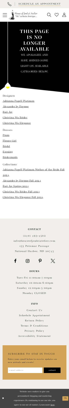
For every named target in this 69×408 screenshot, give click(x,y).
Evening (8, 151)
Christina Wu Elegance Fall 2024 (23, 197)
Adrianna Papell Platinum (18, 101)
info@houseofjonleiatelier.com (34, 241)
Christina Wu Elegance (17, 123)
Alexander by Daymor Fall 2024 (22, 180)
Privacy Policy (34, 331)
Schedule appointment (34, 315)
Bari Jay (8, 112)
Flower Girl (10, 140)
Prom (6, 135)
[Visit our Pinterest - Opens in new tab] (40, 261)
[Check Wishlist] (57, 15)
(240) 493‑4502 (34, 235)
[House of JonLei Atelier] (23, 15)
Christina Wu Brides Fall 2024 (21, 191)
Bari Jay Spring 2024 (16, 186)
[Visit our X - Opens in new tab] (53, 261)
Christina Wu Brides (15, 117)
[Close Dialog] (3, 398)
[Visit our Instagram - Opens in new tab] (27, 261)
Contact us (34, 310)
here (53, 405)
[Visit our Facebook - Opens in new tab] (15, 261)
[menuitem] (5, 15)
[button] (5, 15)
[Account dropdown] (64, 15)
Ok (65, 398)
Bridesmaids (10, 157)
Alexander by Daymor (16, 106)
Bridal (6, 146)
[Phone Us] (9, 4)
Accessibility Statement (34, 336)
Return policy (34, 320)
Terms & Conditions (34, 325)
